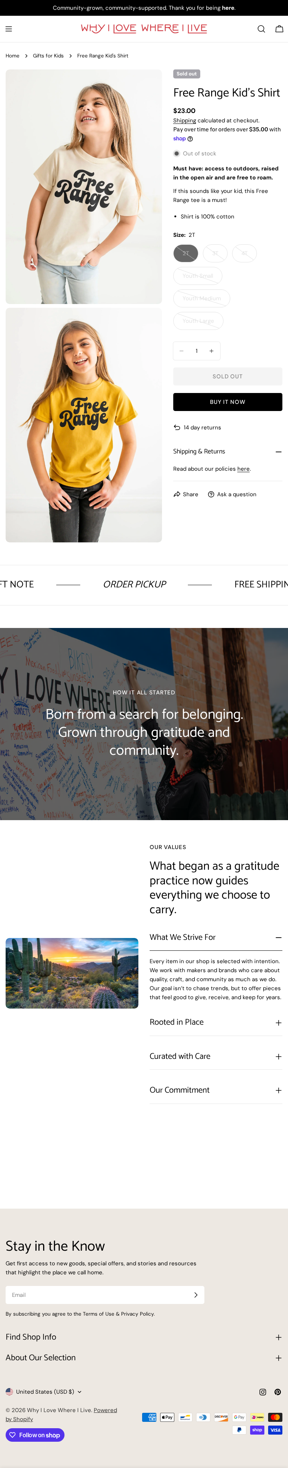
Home (13, 56)
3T (220, 256)
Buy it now (228, 402)
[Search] (261, 28)
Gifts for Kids (48, 56)
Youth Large (203, 323)
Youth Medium (206, 301)
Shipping (184, 120)
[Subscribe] (196, 1295)
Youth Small (202, 278)
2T (190, 256)
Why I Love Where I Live (59, 1410)
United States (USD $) (45, 1392)
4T (249, 256)
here (243, 469)
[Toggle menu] (8, 28)
